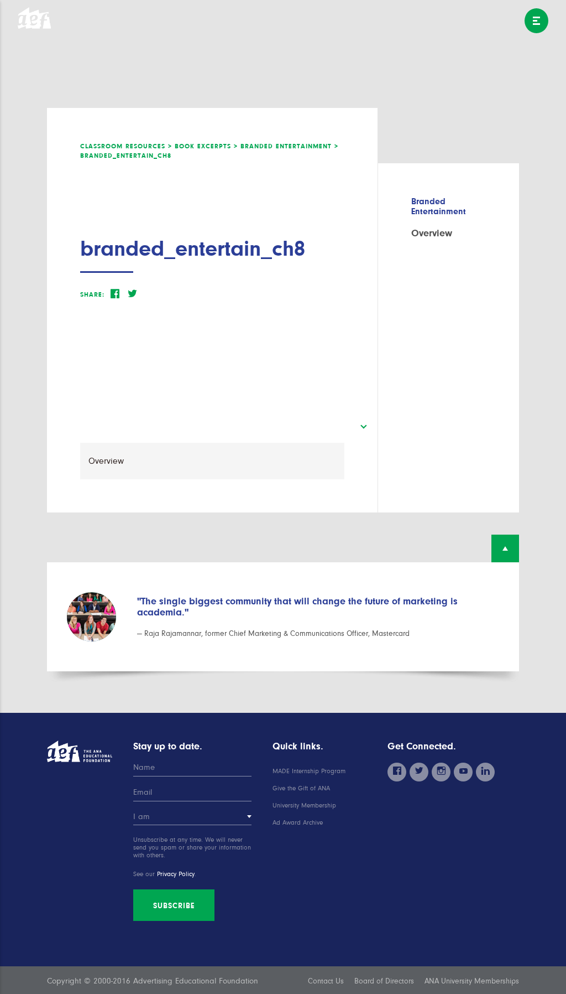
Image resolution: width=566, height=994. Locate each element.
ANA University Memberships (471, 981)
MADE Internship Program (308, 771)
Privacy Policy (176, 874)
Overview (431, 233)
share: (92, 294)
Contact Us (326, 981)
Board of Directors (384, 981)
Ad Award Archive (297, 822)
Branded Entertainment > (289, 146)
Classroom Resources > (126, 146)
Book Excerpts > (206, 146)
